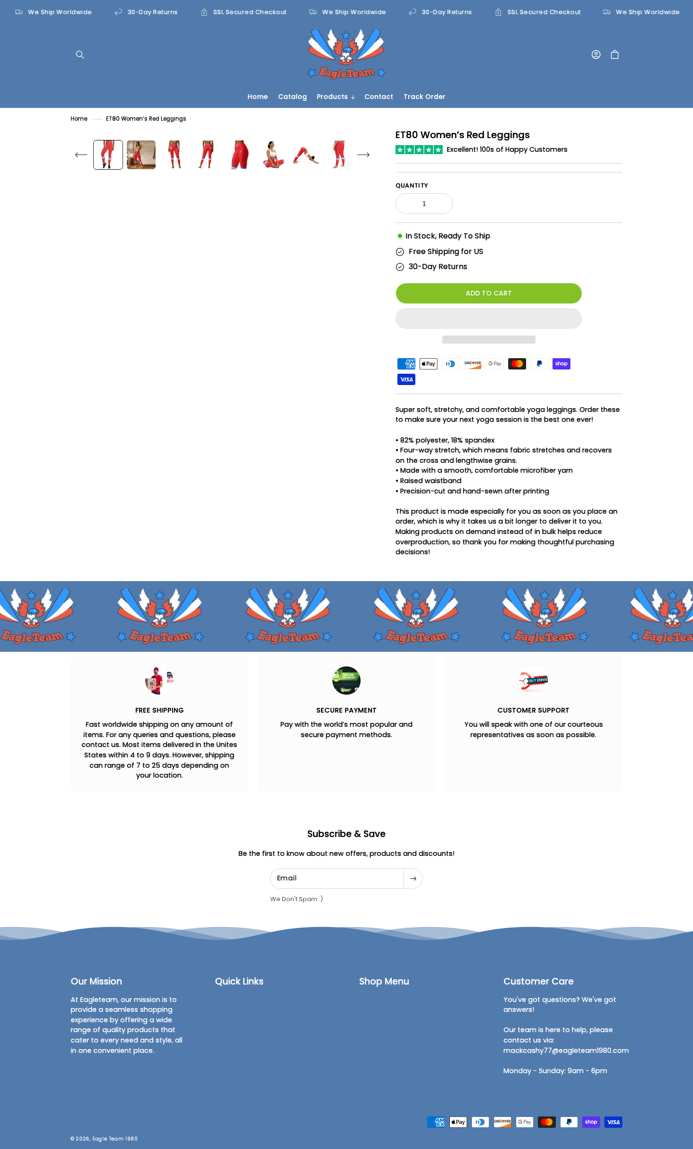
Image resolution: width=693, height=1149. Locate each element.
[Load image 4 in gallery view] (207, 154)
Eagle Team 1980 (115, 1139)
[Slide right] (364, 154)
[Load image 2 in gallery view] (141, 154)
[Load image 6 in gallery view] (273, 154)
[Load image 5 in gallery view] (240, 154)
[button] (489, 318)
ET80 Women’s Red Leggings (146, 119)
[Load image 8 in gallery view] (339, 154)
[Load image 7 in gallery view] (306, 154)
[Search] (80, 54)
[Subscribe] (413, 878)
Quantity (412, 185)
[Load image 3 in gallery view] (174, 154)
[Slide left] (81, 154)
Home (79, 119)
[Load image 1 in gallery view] (108, 154)
